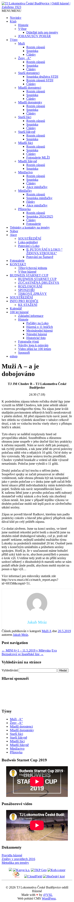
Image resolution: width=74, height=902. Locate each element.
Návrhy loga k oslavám (33, 345)
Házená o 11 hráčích (39, 327)
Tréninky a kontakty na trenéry (30, 227)
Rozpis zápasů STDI (39, 80)
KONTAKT (18, 264)
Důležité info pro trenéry (42, 32)
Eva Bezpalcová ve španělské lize (29, 652)
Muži (21, 43)
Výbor (22, 28)
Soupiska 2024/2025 (39, 216)
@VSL (48, 894)
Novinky (15, 17)
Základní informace (30, 315)
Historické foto (36, 338)
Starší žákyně (26, 132)
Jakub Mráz (20, 634)
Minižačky (25, 190)
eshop (13, 356)
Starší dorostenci (28, 73)
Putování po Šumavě (39, 257)
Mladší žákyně (27, 161)
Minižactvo (25, 172)
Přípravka (24, 209)
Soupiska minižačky (39, 198)
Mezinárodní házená (39, 330)
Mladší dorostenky (30, 102)
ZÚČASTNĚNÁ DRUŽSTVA (38, 282)
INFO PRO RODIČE (24, 301)
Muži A (46, 631)
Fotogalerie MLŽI (38, 157)
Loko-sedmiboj (28, 242)
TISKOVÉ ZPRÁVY (32, 293)
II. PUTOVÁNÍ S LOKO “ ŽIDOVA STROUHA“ (44, 251)
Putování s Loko (28, 246)
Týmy (14, 40)
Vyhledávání (10, 670)
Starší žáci (24, 117)
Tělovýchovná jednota (32, 268)
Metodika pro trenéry (15, 862)
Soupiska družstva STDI (42, 76)
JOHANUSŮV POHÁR (34, 36)
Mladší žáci (25, 143)
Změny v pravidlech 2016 (18, 859)
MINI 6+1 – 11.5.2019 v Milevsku (26, 650)
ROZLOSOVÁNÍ (30, 286)
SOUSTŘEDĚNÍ (29, 238)
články (30, 201)
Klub (13, 21)
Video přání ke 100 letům (34, 349)
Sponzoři (24, 352)
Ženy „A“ (24, 58)
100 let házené (19, 312)
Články (31, 54)
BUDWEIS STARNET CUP (29, 275)
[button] (11, 10)
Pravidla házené (12, 855)
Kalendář (16, 308)
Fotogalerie (33, 224)
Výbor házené (27, 271)
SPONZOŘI (26, 290)
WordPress (49, 898)
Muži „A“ (16, 719)
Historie (23, 25)
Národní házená (36, 334)
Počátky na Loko (37, 323)
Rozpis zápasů (35, 47)
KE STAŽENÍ (27, 304)
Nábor (14, 231)
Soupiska (32, 51)
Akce (13, 235)
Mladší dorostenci (29, 87)
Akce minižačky (36, 187)
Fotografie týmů (28, 341)
